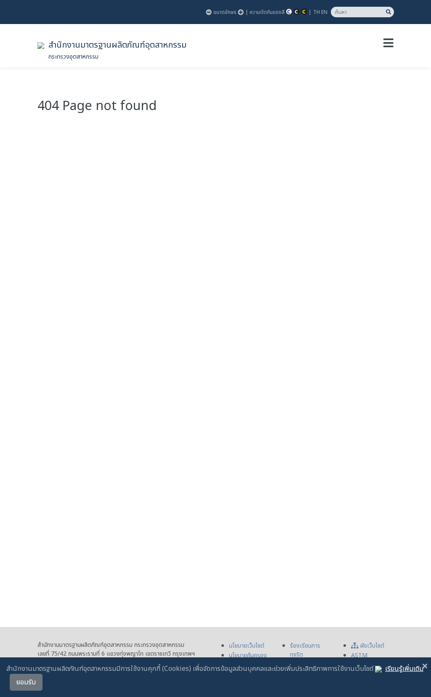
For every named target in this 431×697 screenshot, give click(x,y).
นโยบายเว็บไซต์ (246, 645)
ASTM (359, 655)
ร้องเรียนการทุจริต (305, 650)
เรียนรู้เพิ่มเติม (404, 669)
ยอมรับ (26, 682)
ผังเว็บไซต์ (372, 645)
